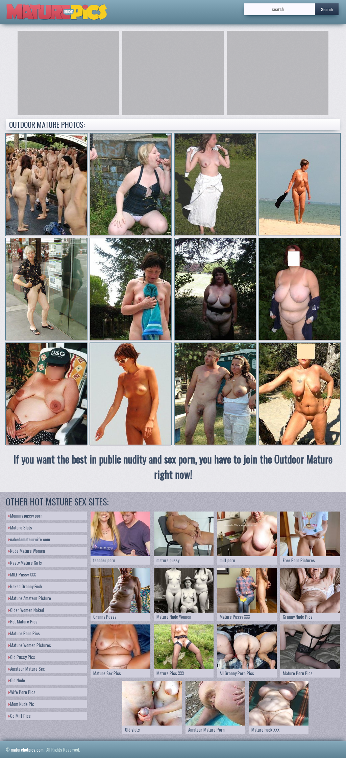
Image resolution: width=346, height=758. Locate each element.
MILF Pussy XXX (23, 574)
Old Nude (17, 680)
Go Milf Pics (20, 715)
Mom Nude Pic (22, 704)
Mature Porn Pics (25, 633)
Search (327, 9)
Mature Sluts (21, 527)
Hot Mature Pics (24, 621)
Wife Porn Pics (22, 692)
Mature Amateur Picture (30, 598)
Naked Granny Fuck (26, 586)
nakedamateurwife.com (30, 539)
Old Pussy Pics (22, 657)
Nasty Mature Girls (26, 562)
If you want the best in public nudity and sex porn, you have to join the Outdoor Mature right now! (173, 466)
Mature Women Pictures (30, 645)
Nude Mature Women (27, 550)
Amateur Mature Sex (27, 668)
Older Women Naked (27, 610)
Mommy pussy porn (26, 515)
